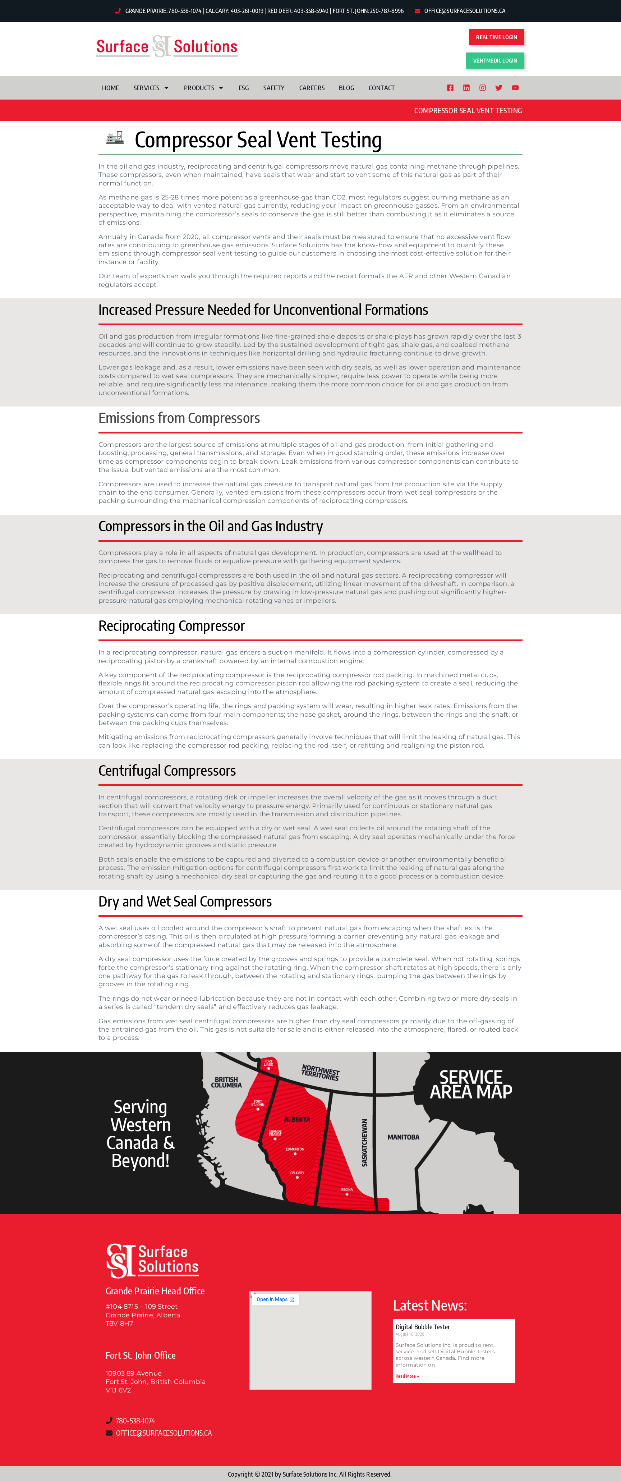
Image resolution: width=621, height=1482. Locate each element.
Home (110, 87)
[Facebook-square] (450, 88)
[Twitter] (499, 88)
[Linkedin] (466, 88)
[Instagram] (482, 88)
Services (147, 87)
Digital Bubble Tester (423, 1326)
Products (199, 87)
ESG (244, 87)
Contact (382, 87)
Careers (312, 87)
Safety (274, 87)
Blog (346, 87)
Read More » (407, 1376)
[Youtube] (515, 88)
